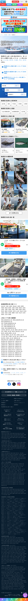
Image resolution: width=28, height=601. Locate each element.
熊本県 (2, 311)
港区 (9, 103)
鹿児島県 (10, 311)
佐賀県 (9, 312)
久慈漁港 (6, 457)
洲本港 (22, 583)
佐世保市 (16, 552)
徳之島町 (11, 559)
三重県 (6, 309)
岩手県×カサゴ (18, 498)
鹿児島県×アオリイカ (21, 532)
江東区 (20, 103)
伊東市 (5, 446)
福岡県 (10, 306)
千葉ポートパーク (4, 579)
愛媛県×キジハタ (15, 525)
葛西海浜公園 (9, 569)
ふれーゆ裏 (3, 576)
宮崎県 (11, 543)
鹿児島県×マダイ (4, 532)
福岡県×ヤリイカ (4, 528)
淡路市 (18, 548)
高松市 (24, 557)
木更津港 (15, 583)
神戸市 (5, 549)
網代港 (24, 458)
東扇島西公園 (3, 572)
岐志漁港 (15, 457)
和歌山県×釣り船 (4, 339)
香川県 (24, 311)
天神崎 (9, 579)
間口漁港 (21, 453)
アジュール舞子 (4, 569)
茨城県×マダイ (4, 502)
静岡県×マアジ (15, 512)
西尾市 (25, 556)
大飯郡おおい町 (10, 449)
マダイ (20, 4)
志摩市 (23, 549)
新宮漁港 (19, 583)
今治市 (15, 553)
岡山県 (21, 311)
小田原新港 (20, 454)
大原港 (5, 453)
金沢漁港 (10, 454)
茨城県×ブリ (9, 502)
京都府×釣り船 (11, 346)
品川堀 (23, 111)
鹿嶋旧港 (3, 454)
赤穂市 (13, 560)
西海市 (5, 559)
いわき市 (17, 555)
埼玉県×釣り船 (11, 352)
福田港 (20, 569)
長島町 (13, 552)
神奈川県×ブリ (17, 506)
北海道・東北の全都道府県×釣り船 (8, 328)
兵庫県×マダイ (4, 517)
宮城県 (9, 309)
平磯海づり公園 (19, 580)
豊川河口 (19, 576)
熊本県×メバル (23, 531)
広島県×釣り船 (18, 343)
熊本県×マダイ (12, 531)
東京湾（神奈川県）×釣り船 (18, 331)
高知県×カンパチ (21, 525)
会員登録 (16, 1)
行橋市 (21, 557)
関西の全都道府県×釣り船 (18, 319)
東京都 (5, 34)
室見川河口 (11, 580)
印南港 (6, 455)
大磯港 (17, 458)
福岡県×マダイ (18, 527)
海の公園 (12, 579)
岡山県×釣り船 (4, 349)
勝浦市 (21, 553)
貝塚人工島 (17, 568)
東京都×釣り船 (4, 341)
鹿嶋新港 (3, 455)
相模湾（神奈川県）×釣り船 (21, 329)
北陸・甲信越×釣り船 (20, 463)
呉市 (17, 549)
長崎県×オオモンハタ (5, 531)
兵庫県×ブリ (20, 516)
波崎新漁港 (8, 575)
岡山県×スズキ (11, 520)
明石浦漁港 (21, 458)
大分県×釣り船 (4, 356)
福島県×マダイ (12, 501)
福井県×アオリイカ (18, 510)
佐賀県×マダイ (18, 528)
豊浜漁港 (6, 568)
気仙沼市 (14, 559)
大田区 (9, 34)
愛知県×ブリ (20, 512)
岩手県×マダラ (12, 498)
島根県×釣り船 (11, 356)
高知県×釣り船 (4, 354)
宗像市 (6, 442)
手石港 (19, 457)
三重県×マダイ (21, 513)
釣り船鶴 (17, 362)
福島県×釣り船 (11, 347)
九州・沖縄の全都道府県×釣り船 (8, 326)
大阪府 (13, 307)
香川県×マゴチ (23, 524)
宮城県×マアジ (4, 499)
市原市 (5, 563)
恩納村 (2, 557)
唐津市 (5, 552)
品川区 (3, 103)
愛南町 (21, 555)
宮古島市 (23, 552)
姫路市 (15, 548)
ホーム (3, 4)
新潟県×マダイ (23, 506)
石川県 (24, 312)
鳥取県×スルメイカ (4, 520)
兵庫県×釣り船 (12, 339)
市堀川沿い (18, 453)
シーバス (5, 60)
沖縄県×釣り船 (18, 344)
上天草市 (11, 555)
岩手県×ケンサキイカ (5, 498)
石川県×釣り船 (18, 356)
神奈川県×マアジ (4, 506)
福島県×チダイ (23, 501)
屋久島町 (10, 560)
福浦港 (14, 458)
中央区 (14, 103)
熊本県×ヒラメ (18, 531)
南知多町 (18, 553)
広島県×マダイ (4, 521)
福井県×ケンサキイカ (5, 510)
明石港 (9, 457)
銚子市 (8, 557)
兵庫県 (18, 306)
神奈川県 (14, 4)
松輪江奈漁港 (12, 453)
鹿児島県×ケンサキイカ (12, 532)
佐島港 (9, 455)
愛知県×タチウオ (10, 513)
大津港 (24, 568)
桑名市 (23, 559)
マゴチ (16, 60)
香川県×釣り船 (4, 351)
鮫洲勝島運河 (15, 111)
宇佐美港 (3, 457)
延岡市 (20, 549)
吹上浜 (23, 584)
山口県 (17, 311)
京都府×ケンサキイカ (11, 514)
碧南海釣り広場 (13, 575)
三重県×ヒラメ (4, 514)
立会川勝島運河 (6, 111)
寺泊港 (9, 458)
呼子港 (22, 575)
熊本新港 (16, 586)
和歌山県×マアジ (22, 517)
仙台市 (5, 557)
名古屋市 (14, 549)
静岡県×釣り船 (9, 474)
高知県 (6, 312)
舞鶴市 (18, 557)
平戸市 (2, 549)
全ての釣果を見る (14, 213)
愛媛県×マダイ (4, 525)
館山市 (24, 445)
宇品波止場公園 (4, 587)
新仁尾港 (22, 587)
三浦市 (9, 442)
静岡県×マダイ (4, 512)
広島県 (24, 307)
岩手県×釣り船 (19, 351)
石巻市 (25, 548)
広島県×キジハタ (10, 521)
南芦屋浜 (11, 572)
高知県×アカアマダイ (5, 527)
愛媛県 (13, 312)
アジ (20, 60)
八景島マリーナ (8, 576)
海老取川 (23, 362)
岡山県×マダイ (17, 520)
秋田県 (11, 537)
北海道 (2, 312)
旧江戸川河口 (6, 571)
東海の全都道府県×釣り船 (6, 321)
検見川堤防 (17, 579)
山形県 (2, 309)
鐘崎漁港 (8, 453)
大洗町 (2, 555)
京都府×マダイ (23, 514)
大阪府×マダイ (4, 516)
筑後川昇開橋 (3, 580)
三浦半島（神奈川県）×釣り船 (7, 329)
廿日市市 (3, 560)
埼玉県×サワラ (20, 502)
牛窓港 (15, 580)
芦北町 (14, 555)
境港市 (16, 556)
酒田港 (12, 457)
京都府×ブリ (17, 514)
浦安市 (6, 553)
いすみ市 (18, 442)
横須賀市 (3, 442)
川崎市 (22, 560)
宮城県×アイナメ (10, 499)
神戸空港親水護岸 (10, 583)
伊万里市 (12, 553)
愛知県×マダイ (4, 513)
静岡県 (22, 306)
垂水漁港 (24, 580)
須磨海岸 (23, 569)
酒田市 (23, 446)
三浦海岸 (8, 572)
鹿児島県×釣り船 (11, 351)
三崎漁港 (6, 586)
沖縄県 (16, 309)
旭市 (10, 446)
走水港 (21, 457)
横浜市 (11, 442)
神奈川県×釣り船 (4, 473)
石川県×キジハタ (15, 509)
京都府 (13, 309)
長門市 (8, 556)
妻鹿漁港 (10, 586)
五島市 (8, 555)
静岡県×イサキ (9, 512)
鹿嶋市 (24, 442)
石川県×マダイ (21, 509)
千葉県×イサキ (4, 505)
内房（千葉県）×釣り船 (22, 336)
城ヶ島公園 (19, 584)
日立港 (22, 576)
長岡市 (5, 449)
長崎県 (20, 309)
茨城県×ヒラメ (14, 502)
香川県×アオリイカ (16, 524)
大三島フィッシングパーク (15, 587)
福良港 (24, 457)
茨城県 (2, 307)
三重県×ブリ (16, 513)
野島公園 (14, 569)
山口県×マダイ (21, 521)
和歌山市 (14, 442)
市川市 (2, 449)
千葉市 (23, 555)
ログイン (22, 1)
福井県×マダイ (12, 510)
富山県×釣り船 (4, 352)
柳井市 (25, 560)
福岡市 (21, 442)
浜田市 (5, 555)
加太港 (13, 454)
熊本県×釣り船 (18, 347)
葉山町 (8, 559)
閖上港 (17, 569)
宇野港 (9, 568)
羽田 (16, 576)
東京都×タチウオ (16, 505)
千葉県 (7, 306)
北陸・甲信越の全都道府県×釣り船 (8, 323)
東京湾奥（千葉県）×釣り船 (7, 338)
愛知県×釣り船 (11, 343)
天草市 (20, 552)
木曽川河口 (18, 575)
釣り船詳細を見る (14, 252)
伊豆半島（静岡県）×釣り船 (7, 334)
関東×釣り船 (3, 463)
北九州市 (8, 548)
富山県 (20, 312)
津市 (11, 552)
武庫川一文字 (8, 584)
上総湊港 (5, 458)
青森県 (5, 537)
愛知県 (20, 307)
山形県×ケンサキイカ (5, 501)
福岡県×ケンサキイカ (12, 528)
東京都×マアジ (9, 505)
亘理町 (11, 556)
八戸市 (11, 557)
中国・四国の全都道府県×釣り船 (8, 324)
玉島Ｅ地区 (3, 575)
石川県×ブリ (9, 509)
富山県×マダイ (4, 509)
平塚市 (18, 446)
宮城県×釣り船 (4, 346)
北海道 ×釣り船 (11, 349)
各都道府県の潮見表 (5, 536)
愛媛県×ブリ (9, 525)
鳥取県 (24, 309)
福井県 (9, 307)
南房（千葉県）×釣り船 (19, 334)
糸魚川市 (19, 560)
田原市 (13, 556)
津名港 (2, 583)
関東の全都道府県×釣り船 (6, 319)
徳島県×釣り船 (18, 354)
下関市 (5, 548)
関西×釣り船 (8, 463)
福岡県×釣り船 (17, 338)
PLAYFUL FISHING (7, 363)
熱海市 (21, 445)
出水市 (2, 563)
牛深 (19, 586)
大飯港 (2, 458)
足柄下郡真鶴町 (14, 445)
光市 (16, 557)
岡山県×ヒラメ (23, 520)
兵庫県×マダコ (9, 517)
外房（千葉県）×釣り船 (6, 331)
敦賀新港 (20, 579)
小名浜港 (13, 568)
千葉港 (12, 584)
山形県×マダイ (16, 499)
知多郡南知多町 (4, 445)
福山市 (2, 552)
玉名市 (16, 560)
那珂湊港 (3, 568)
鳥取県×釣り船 (4, 347)
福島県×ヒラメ (18, 501)
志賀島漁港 (22, 586)
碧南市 (2, 559)
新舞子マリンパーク (15, 571)
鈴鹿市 (19, 556)
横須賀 (8, 580)
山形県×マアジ (22, 499)
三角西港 (15, 584)
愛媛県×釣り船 (18, 352)
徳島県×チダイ (4, 524)
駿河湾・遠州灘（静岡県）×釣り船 (8, 333)
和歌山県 (15, 306)
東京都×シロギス (22, 505)
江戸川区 (11, 549)
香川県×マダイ (9, 524)
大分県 (6, 314)
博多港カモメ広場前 (17, 455)
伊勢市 (9, 553)
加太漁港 (21, 568)
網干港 (8, 587)
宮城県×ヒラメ (23, 498)
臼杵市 (22, 556)
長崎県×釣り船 (18, 346)
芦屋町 (13, 557)
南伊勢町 (24, 553)
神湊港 (2, 453)
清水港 (2, 571)
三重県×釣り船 (11, 344)
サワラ (11, 60)
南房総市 (9, 445)
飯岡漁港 (16, 454)
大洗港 (11, 458)
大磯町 (2, 556)
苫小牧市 (6, 560)
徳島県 (2, 314)
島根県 (9, 314)
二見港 (15, 572)
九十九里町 (22, 548)
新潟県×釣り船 (4, 343)
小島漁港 (3, 586)
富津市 (18, 445)
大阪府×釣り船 (18, 341)
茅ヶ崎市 (3, 553)
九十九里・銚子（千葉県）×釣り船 (8, 336)
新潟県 (16, 307)
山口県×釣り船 (18, 349)
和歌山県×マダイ (16, 517)
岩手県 (14, 311)
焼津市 (5, 556)
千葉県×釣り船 (10, 473)
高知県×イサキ (12, 527)
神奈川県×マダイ (11, 506)
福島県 (6, 311)
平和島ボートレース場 (20, 572)
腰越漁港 (12, 455)
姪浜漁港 (24, 454)
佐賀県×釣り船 (11, 354)
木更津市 (12, 548)
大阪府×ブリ (15, 516)
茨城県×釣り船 (19, 339)
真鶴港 (23, 455)
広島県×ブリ (16, 521)
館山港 (13, 586)
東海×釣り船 (13, 463)
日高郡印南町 (14, 446)
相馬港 (10, 571)
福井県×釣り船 (11, 341)
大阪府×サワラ (9, 516)
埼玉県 (16, 312)
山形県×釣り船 (4, 344)
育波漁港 (6, 454)
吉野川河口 (3, 584)
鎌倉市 (21, 446)
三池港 (21, 571)
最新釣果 (9, 4)
